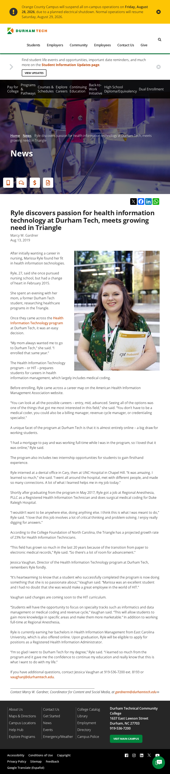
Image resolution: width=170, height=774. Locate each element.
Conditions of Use (40, 755)
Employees (102, 45)
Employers (55, 45)
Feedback (52, 761)
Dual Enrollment (151, 89)
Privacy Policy (16, 761)
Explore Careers (62, 89)
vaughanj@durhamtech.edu (32, 677)
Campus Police (88, 736)
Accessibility (15, 755)
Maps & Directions (22, 716)
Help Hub (16, 729)
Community (78, 45)
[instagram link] (134, 755)
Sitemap (36, 761)
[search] (159, 39)
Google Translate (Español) (25, 768)
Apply (8, 183)
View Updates (34, 73)
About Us (16, 709)
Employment (86, 723)
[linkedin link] (141, 755)
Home (15, 135)
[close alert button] (158, 12)
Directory (84, 729)
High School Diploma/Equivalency (120, 89)
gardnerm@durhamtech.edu (136, 692)
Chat (21, 183)
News (27, 135)
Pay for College (13, 89)
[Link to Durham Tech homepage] (29, 31)
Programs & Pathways (28, 89)
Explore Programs (22, 736)
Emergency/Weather (58, 736)
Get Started (51, 716)
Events (48, 729)
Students (33, 45)
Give (144, 45)
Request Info (48, 183)
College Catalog (88, 709)
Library (82, 716)
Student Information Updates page (70, 65)
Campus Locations (22, 723)
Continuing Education (78, 89)
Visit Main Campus (126, 739)
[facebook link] (126, 755)
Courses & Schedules (46, 89)
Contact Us (125, 45)
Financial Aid (35, 183)
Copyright (63, 755)
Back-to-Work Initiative (95, 89)
